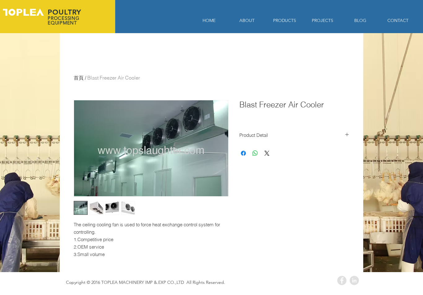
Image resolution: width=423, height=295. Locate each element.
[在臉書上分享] (243, 153)
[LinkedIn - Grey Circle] (354, 280)
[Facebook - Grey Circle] (342, 280)
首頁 (79, 78)
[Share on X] (267, 153)
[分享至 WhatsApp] (255, 153)
